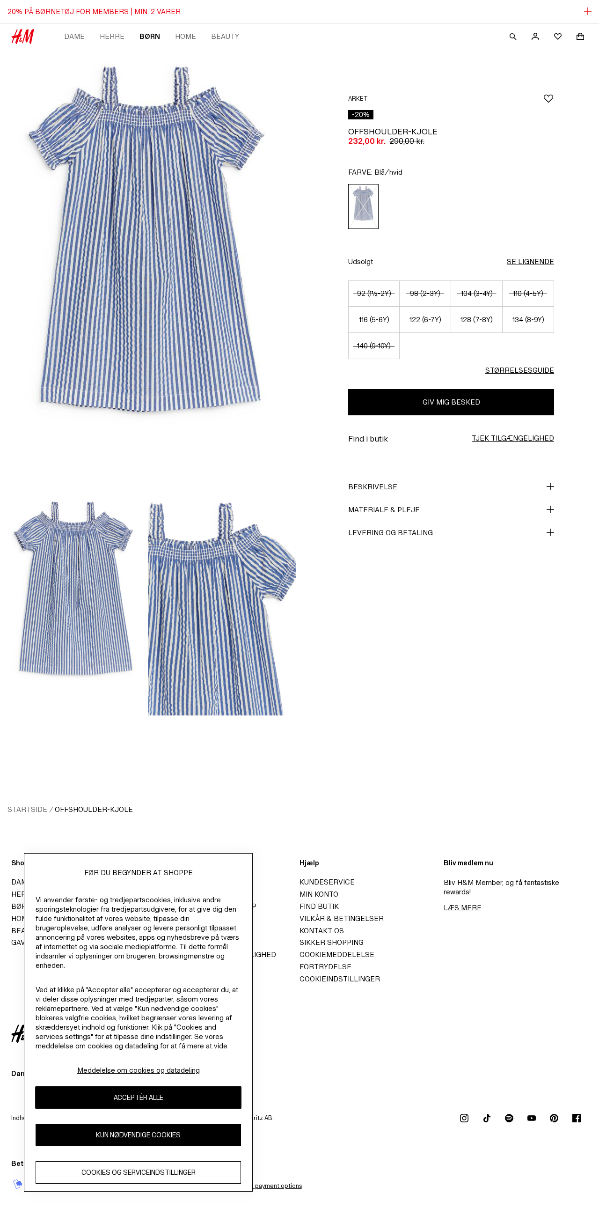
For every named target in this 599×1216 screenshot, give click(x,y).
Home (185, 36)
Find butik (319, 906)
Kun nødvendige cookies (138, 1135)
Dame (74, 36)
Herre (112, 36)
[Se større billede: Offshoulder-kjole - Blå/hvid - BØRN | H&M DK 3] (222, 604)
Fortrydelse (325, 967)
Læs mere (463, 908)
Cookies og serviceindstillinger (138, 1173)
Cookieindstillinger (340, 979)
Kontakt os (322, 931)
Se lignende (530, 261)
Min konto (319, 894)
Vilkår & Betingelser (342, 918)
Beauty (225, 36)
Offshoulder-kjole (94, 809)
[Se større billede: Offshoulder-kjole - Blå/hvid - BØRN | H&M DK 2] (74, 604)
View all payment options (267, 1185)
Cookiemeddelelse (337, 954)
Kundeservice (327, 882)
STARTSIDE (27, 809)
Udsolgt (360, 261)
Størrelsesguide (519, 370)
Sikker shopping (332, 942)
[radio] (363, 206)
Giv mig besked (451, 402)
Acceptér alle (138, 1098)
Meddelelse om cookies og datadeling (138, 1070)
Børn (149, 36)
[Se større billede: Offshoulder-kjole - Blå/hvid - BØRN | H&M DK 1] (148, 272)
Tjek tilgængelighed (513, 438)
